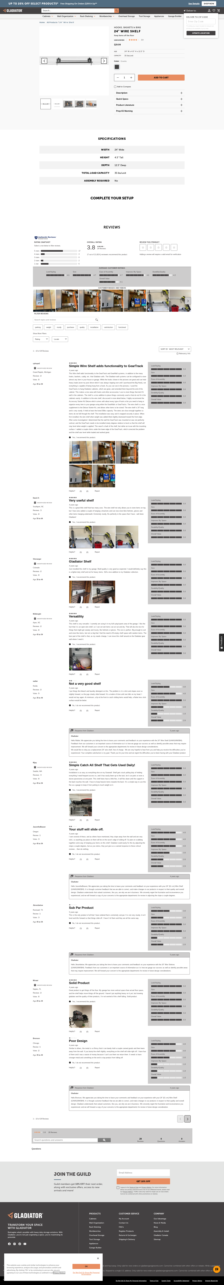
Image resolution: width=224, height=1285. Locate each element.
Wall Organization (65, 16)
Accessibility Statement (181, 1281)
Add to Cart (161, 77)
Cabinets (46, 16)
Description (121, 93)
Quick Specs (122, 99)
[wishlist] (214, 10)
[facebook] (9, 1244)
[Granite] (117, 67)
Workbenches (105, 16)
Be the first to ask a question (43, 1157)
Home (42, 22)
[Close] (98, 1258)
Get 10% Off (143, 1181)
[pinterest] (19, 1244)
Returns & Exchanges (127, 1235)
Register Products (126, 1231)
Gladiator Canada (161, 1235)
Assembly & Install (161, 1231)
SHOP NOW (209, 4)
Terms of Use (134, 1187)
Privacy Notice (146, 1187)
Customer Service (129, 1214)
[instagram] (14, 1244)
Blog (156, 1227)
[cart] (218, 11)
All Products (52, 22)
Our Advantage (160, 1219)
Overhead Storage (126, 16)
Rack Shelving (86, 16)
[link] (38, 1132)
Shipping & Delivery (127, 1239)
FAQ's (121, 1227)
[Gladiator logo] (13, 10)
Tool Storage (144, 16)
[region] (53, 1267)
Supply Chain (166, 1281)
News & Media (160, 1223)
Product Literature (125, 105)
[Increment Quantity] (131, 77)
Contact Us (123, 1223)
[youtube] (24, 1244)
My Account (124, 1219)
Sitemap (157, 1239)
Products (95, 1214)
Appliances (159, 16)
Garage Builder (175, 16)
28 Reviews (53, 1132)
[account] (209, 10)
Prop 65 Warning (124, 111)
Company (159, 1214)
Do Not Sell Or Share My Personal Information (86, 1273)
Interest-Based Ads (211, 1281)
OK (86, 1266)
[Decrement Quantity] (117, 77)
